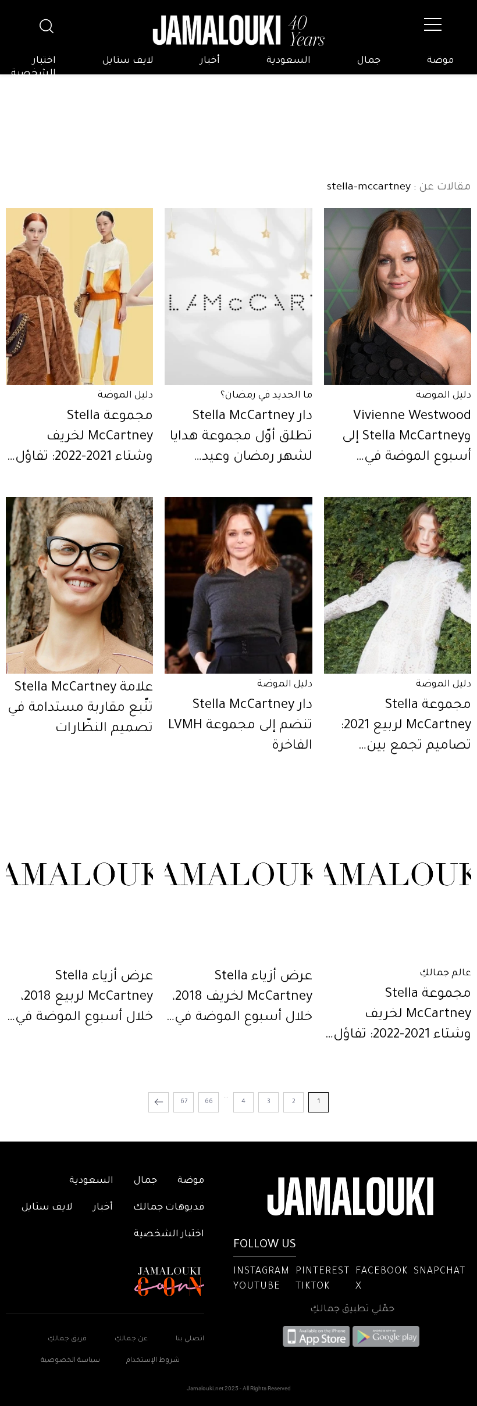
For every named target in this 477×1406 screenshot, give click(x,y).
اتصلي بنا (190, 1339)
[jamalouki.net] (238, 30)
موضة (440, 61)
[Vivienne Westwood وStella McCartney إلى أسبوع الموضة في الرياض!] (397, 296)
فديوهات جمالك (168, 1208)
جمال (368, 61)
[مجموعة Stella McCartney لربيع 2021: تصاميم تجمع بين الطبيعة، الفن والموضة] (397, 585)
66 (209, 1102)
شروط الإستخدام (152, 1361)
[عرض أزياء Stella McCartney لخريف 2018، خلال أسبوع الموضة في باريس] (238, 874)
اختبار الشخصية (33, 67)
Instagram (261, 1272)
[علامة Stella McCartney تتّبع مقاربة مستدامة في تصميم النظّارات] (79, 585)
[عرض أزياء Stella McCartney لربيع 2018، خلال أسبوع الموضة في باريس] (79, 874)
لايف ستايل (128, 61)
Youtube (256, 1287)
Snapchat (439, 1272)
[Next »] (158, 1102)
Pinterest (323, 1272)
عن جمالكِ (131, 1339)
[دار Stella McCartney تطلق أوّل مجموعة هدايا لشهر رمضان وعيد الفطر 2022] (238, 296)
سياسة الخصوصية (70, 1361)
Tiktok (313, 1287)
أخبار (210, 61)
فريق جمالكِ (67, 1339)
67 (183, 1102)
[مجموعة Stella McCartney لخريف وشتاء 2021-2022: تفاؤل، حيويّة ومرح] (79, 296)
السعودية (288, 61)
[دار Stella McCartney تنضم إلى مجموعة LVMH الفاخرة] (238, 585)
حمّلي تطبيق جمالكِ (352, 1309)
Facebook (381, 1272)
